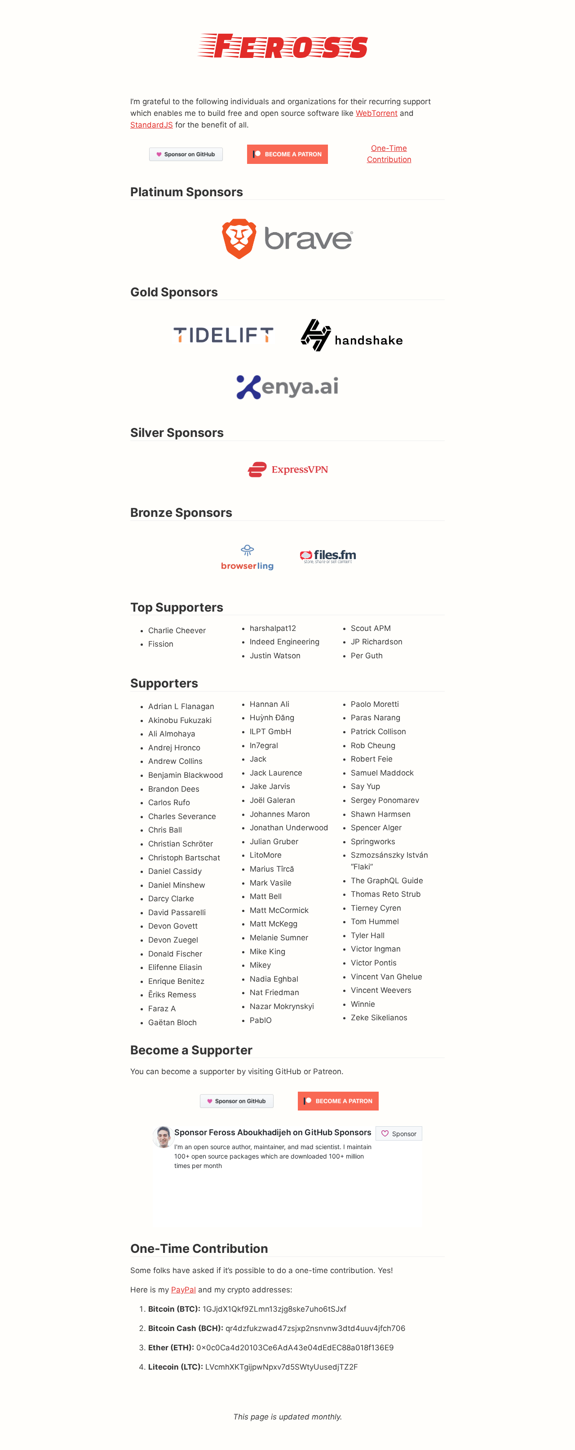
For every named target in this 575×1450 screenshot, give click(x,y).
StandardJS (151, 124)
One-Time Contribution (389, 154)
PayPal (183, 1289)
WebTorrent (377, 113)
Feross (287, 43)
